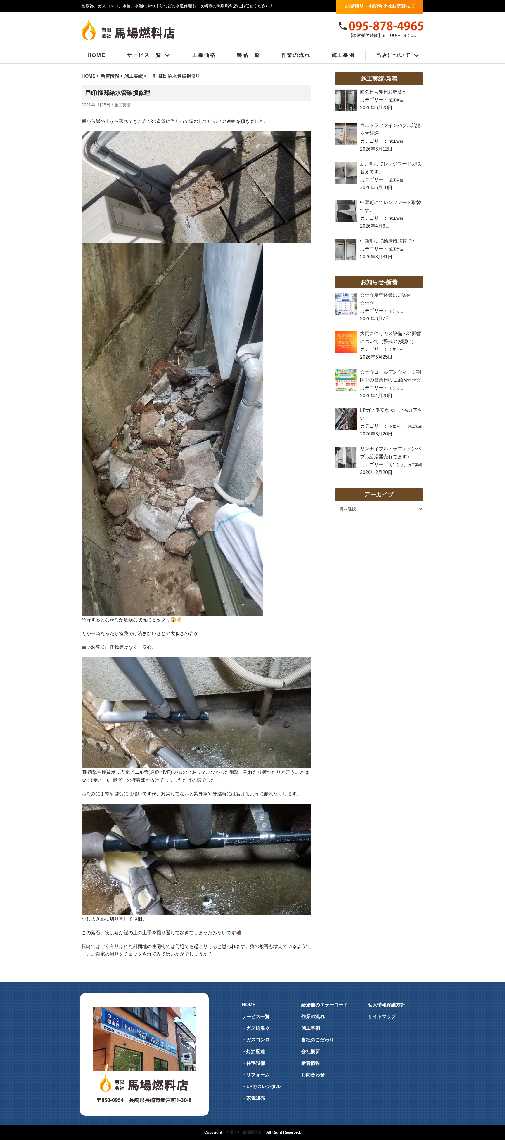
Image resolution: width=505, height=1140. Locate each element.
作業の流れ (295, 55)
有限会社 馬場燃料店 (243, 1132)
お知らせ (396, 311)
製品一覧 (248, 55)
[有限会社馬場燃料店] (128, 29)
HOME (96, 55)
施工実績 (122, 105)
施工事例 (343, 55)
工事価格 (204, 55)
